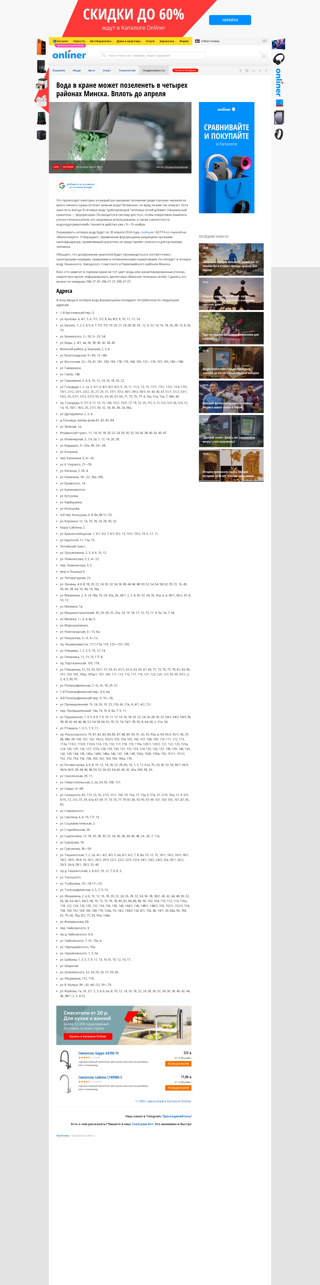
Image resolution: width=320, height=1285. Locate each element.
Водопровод (78, 1135)
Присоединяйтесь (176, 1116)
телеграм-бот (142, 1124)
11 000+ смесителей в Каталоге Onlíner (163, 1101)
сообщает (148, 232)
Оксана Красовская (176, 167)
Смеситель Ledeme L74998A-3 (100, 1077)
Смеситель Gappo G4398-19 (99, 1053)
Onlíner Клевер (210, 41)
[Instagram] (247, 70)
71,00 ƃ (186, 1076)
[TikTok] (260, 70)
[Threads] (266, 70)
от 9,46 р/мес (183, 1058)
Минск (91, 1135)
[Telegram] (240, 70)
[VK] (253, 70)
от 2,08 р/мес (183, 1082)
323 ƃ (187, 1052)
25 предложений (178, 1063)
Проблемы (62, 1135)
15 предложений (178, 1087)
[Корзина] (264, 55)
